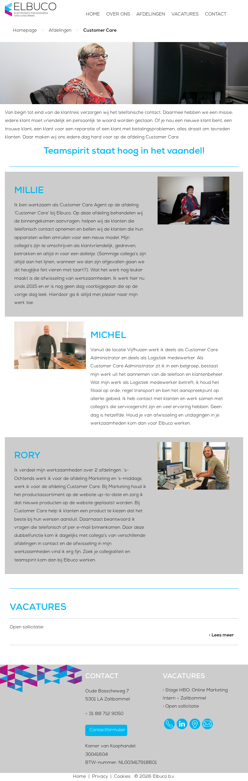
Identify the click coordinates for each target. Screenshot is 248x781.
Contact (215, 14)
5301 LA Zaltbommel (107, 699)
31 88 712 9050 (104, 714)
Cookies (122, 777)
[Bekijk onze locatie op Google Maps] (195, 724)
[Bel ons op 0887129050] (169, 724)
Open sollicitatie (181, 706)
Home (93, 14)
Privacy (100, 777)
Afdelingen (150, 14)
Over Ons (118, 14)
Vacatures (185, 14)
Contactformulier (106, 730)
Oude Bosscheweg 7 (107, 691)
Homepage (25, 30)
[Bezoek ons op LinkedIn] (182, 724)
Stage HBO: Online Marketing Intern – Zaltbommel (195, 694)
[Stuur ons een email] (207, 724)
